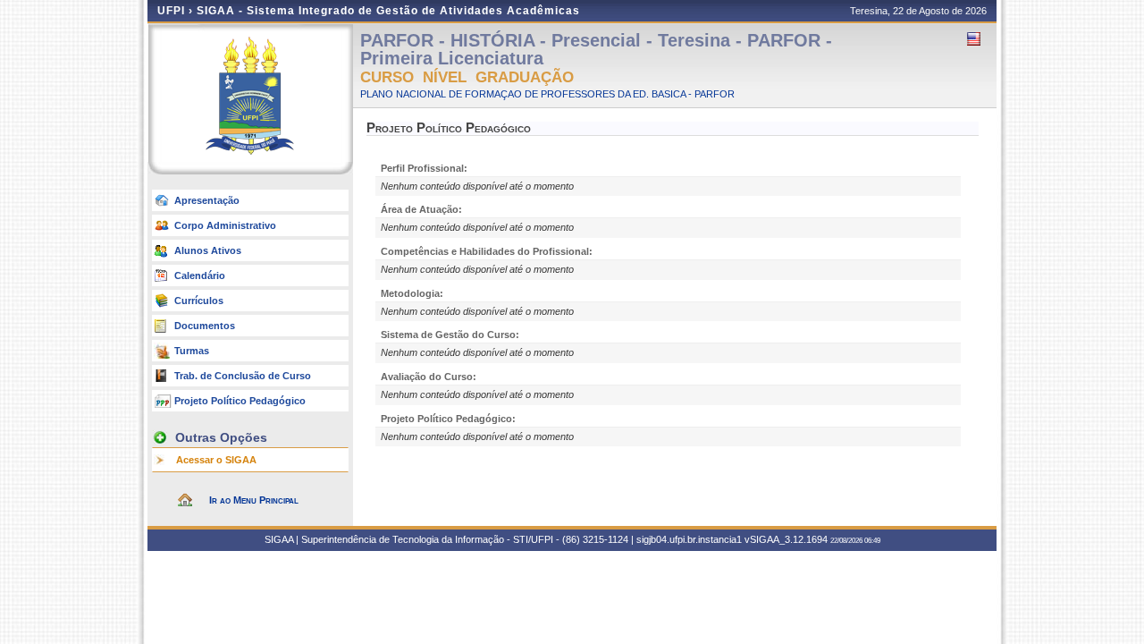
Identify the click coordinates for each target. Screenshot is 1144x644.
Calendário (199, 275)
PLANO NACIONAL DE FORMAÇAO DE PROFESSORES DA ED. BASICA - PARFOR (547, 94)
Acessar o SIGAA (216, 459)
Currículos (198, 300)
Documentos (204, 325)
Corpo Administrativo (225, 225)
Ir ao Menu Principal (254, 500)
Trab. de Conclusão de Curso (242, 375)
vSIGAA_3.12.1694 (786, 539)
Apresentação (207, 200)
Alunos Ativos (207, 250)
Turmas (191, 350)
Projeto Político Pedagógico (240, 400)
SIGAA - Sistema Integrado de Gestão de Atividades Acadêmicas (388, 10)
